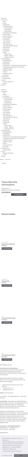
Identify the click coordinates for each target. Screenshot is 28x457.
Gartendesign (6, 62)
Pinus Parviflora (7, 34)
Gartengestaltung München (21, 402)
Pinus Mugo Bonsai (7, 44)
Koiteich (5, 71)
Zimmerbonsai (6, 47)
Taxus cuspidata (7, 37)
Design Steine (8, 54)
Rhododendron (8, 31)
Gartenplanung (5, 76)
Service (3, 80)
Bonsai (4, 23)
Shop (4, 21)
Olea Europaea (6, 42)
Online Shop (4, 19)
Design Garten (6, 63)
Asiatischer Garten (7, 70)
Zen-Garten (6, 75)
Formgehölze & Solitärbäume (10, 32)
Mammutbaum (8, 29)
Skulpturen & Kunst (9, 57)
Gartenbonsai (6, 24)
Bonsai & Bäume (10, 190)
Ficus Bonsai (6, 39)
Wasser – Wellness (9, 55)
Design (4, 52)
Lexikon (5, 83)
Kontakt (3, 84)
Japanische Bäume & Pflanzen (10, 45)
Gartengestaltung (5, 58)
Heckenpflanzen (8, 28)
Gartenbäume (17, 190)
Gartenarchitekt (7, 78)
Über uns (3, 18)
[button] (14, 88)
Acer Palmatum (6, 41)
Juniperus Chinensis (8, 36)
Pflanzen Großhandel (8, 81)
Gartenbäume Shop (7, 26)
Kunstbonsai (6, 49)
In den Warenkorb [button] (6, 248)
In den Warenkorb (18, 194)
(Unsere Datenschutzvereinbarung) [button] (12, 451)
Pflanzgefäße (6, 50)
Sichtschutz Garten (7, 73)
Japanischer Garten (7, 68)
